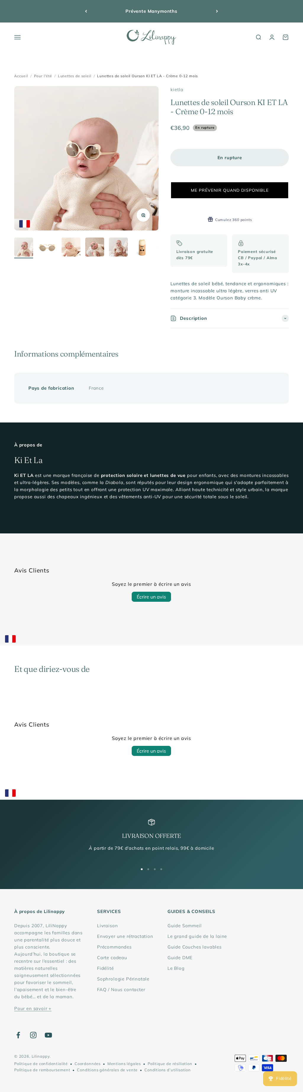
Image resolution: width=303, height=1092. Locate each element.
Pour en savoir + (32, 1008)
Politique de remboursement (42, 1069)
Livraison (107, 925)
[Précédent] (86, 11)
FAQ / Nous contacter (121, 989)
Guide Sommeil (184, 925)
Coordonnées (88, 1063)
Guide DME (180, 957)
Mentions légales (124, 1063)
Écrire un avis (151, 597)
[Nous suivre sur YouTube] (48, 1035)
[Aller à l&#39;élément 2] (47, 248)
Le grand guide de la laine (197, 936)
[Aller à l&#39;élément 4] (94, 248)
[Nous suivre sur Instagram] (33, 1035)
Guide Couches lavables (194, 947)
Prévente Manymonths (151, 11)
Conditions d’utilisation (167, 1069)
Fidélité (105, 968)
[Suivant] (217, 11)
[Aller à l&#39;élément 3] (71, 248)
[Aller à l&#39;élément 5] (118, 248)
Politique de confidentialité (41, 1063)
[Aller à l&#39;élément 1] (23, 248)
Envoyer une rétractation (125, 936)
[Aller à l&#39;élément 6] (142, 248)
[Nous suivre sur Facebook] (18, 1035)
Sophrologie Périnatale (123, 979)
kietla (176, 89)
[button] (229, 190)
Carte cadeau (112, 957)
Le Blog (176, 968)
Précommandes (114, 947)
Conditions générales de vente (107, 1069)
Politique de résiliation (170, 1063)
